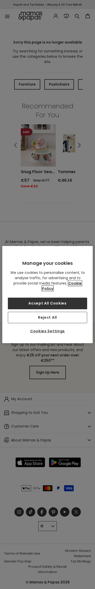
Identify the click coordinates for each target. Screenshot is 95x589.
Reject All (47, 317)
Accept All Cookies (47, 303)
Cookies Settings (47, 331)
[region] (47, 294)
